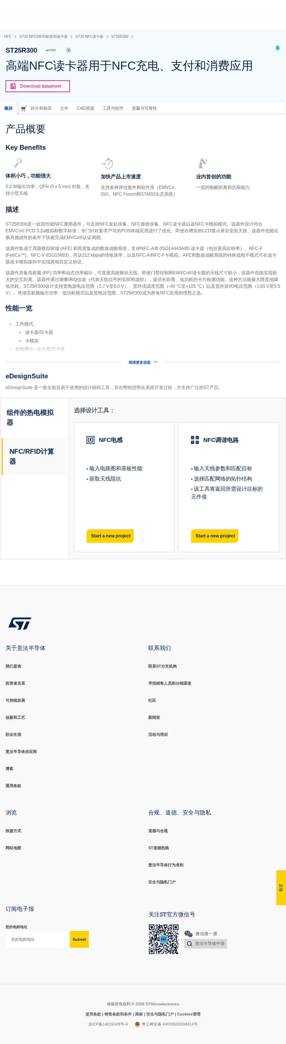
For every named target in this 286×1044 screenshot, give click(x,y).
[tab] (8, 108)
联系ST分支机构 (162, 666)
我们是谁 (13, 666)
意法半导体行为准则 (165, 865)
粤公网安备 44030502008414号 (169, 1024)
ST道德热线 (158, 848)
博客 (9, 768)
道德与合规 (158, 830)
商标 (139, 1014)
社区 (152, 700)
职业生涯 (13, 734)
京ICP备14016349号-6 (108, 1024)
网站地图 (13, 848)
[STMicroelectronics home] (20, 623)
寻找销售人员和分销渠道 (169, 683)
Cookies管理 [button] (188, 1014)
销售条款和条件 (118, 1014)
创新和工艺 (15, 717)
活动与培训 (158, 734)
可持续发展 (15, 700)
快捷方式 (13, 830)
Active (51, 50)
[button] (277, 48)
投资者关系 (15, 683)
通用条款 (13, 785)
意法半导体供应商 (21, 751)
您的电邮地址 (16, 927)
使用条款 (93, 1014)
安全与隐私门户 (162, 882)
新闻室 (154, 717)
